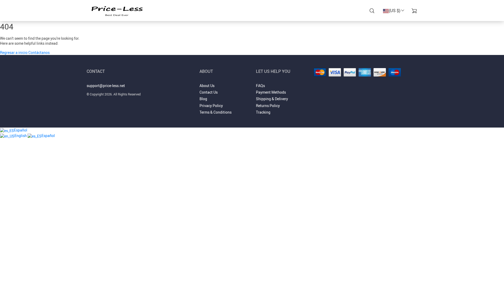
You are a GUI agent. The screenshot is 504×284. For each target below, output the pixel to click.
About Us (207, 85)
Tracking (263, 112)
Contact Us (209, 92)
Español (20, 130)
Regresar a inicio (14, 52)
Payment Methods (271, 92)
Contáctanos (39, 52)
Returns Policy (268, 105)
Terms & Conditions (216, 112)
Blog (203, 98)
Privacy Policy (211, 105)
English (21, 135)
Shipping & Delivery (272, 98)
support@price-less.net (106, 85)
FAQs (260, 85)
